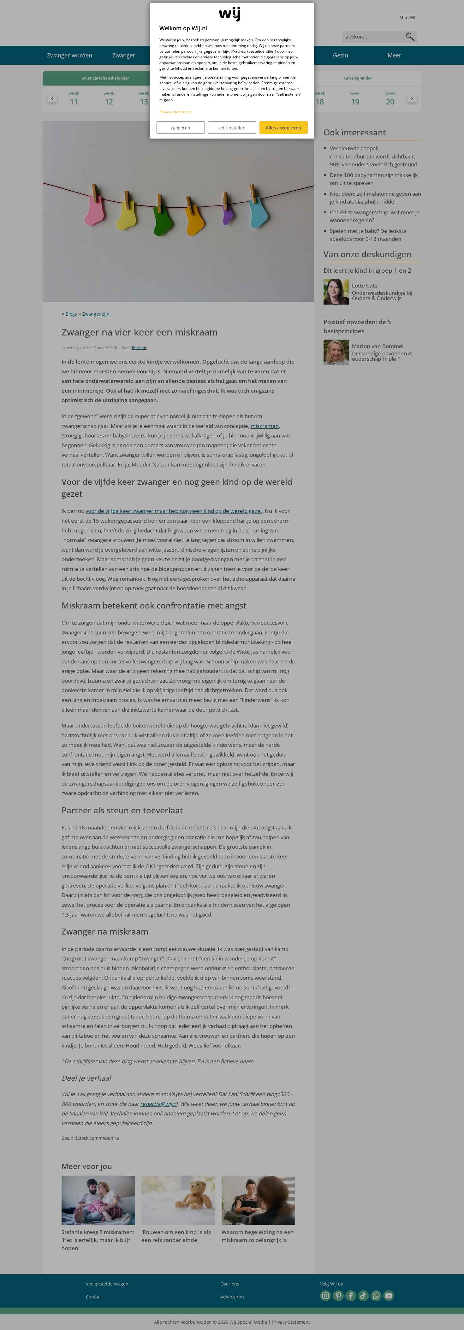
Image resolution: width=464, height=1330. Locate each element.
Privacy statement (175, 112)
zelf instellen (232, 128)
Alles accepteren (283, 128)
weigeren (180, 128)
